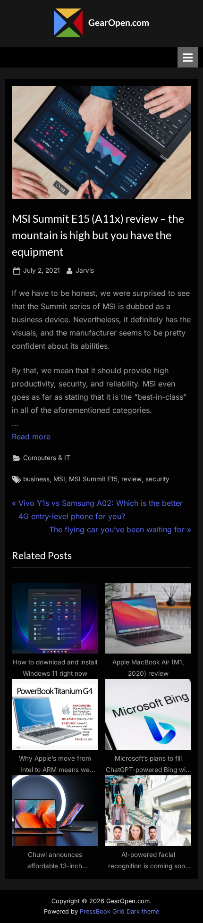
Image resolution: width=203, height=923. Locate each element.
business (36, 479)
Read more (31, 436)
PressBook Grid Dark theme (119, 911)
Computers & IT (46, 458)
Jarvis (85, 270)
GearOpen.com (118, 22)
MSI (59, 479)
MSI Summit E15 (93, 479)
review (131, 479)
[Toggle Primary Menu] (188, 57)
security (157, 479)
